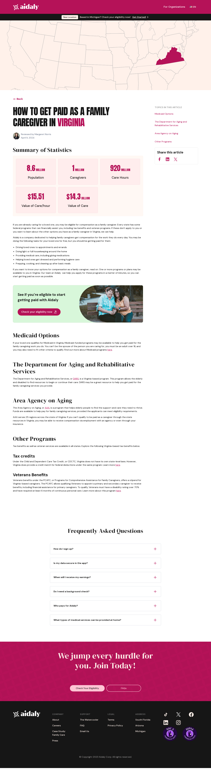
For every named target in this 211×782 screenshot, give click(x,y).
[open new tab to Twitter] (178, 714)
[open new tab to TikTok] (166, 714)
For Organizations (174, 6)
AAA (47, 407)
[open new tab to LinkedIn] (166, 723)
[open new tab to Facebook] (191, 714)
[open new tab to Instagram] (178, 723)
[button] (174, 7)
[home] (26, 6)
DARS (76, 378)
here (109, 349)
